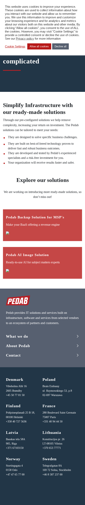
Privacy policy (25, 38)
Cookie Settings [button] (15, 46)
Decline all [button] (60, 46)
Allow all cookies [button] (39, 46)
